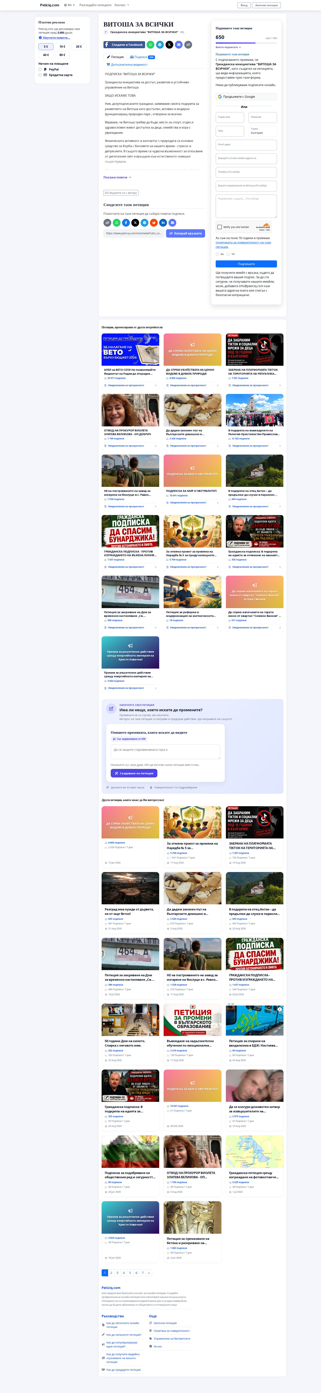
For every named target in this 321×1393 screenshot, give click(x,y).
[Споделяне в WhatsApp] (150, 45)
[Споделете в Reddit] (154, 223)
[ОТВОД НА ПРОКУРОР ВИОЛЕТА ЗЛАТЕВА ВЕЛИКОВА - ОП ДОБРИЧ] (130, 422)
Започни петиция (266, 5)
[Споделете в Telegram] (160, 45)
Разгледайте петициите (96, 5)
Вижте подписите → (228, 47)
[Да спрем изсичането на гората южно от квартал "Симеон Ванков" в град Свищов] (254, 604)
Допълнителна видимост (128, 65)
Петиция (117, 57)
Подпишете (246, 264)
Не (233, 254)
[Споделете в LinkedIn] (163, 223)
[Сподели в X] (169, 45)
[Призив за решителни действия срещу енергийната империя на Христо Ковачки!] (130, 664)
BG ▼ (71, 5)
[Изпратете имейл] (179, 45)
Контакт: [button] (121, 5)
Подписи (143, 57)
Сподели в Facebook (127, 45)
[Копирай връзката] (188, 45)
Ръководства (113, 1316)
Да (222, 254)
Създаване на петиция (136, 773)
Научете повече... (56, 38)
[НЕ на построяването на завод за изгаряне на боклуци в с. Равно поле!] (130, 483)
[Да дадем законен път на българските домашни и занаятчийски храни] (192, 422)
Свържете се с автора (122, 193)
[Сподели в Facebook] (126, 223)
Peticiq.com (49, 5)
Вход (244, 5)
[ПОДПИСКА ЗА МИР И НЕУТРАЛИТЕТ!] (192, 481)
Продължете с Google (239, 97)
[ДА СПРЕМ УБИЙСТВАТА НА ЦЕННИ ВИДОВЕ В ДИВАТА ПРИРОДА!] (192, 361)
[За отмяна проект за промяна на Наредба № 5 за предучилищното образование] (192, 543)
